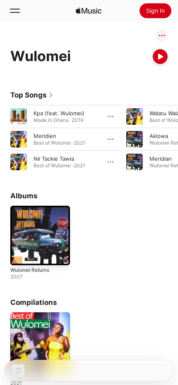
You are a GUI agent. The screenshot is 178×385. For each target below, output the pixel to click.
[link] (31, 95)
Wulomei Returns (29, 270)
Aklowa (158, 136)
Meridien (45, 136)
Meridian (160, 158)
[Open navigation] (15, 11)
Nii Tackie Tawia (54, 158)
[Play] (160, 56)
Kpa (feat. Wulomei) (59, 113)
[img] (88, 10)
